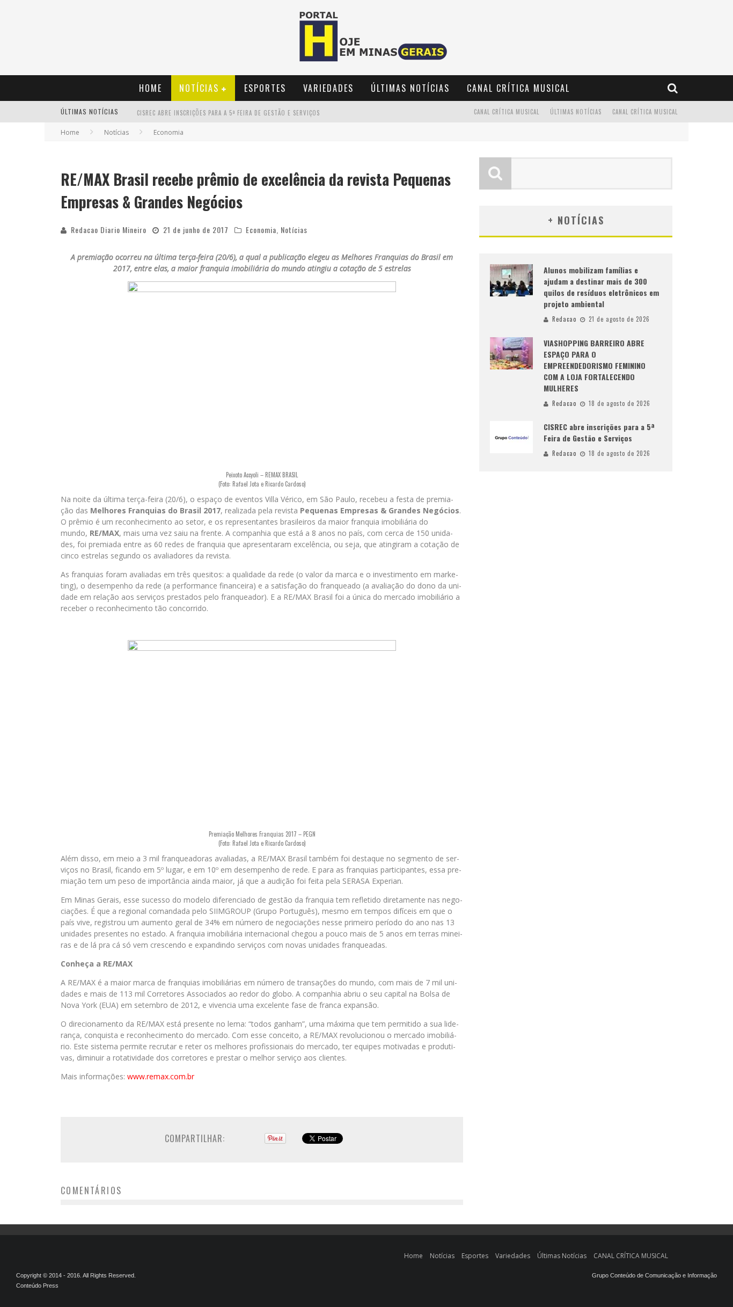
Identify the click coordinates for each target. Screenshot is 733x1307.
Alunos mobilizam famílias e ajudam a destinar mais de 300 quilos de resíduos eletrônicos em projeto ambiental (601, 286)
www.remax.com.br (160, 1076)
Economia (261, 229)
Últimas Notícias (410, 88)
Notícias (199, 88)
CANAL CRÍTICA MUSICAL (518, 88)
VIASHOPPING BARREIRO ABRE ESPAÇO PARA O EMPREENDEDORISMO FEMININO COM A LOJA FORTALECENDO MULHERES (595, 365)
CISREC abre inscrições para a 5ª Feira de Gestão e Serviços (228, 112)
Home (150, 88)
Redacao (564, 319)
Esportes (265, 88)
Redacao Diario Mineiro (108, 229)
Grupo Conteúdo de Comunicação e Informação (654, 1275)
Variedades (328, 88)
